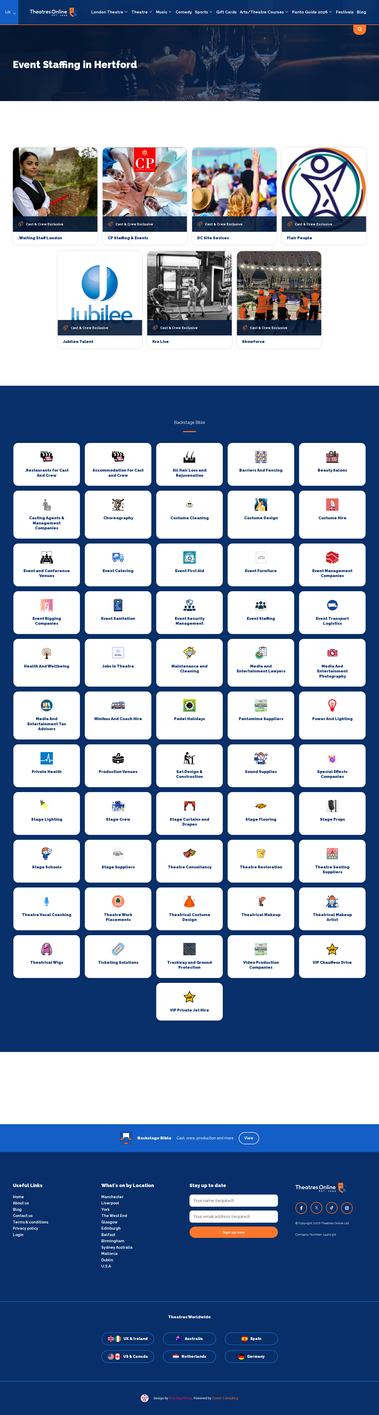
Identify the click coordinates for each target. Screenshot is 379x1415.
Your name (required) (164, 722)
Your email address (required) (172, 694)
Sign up (189, 754)
